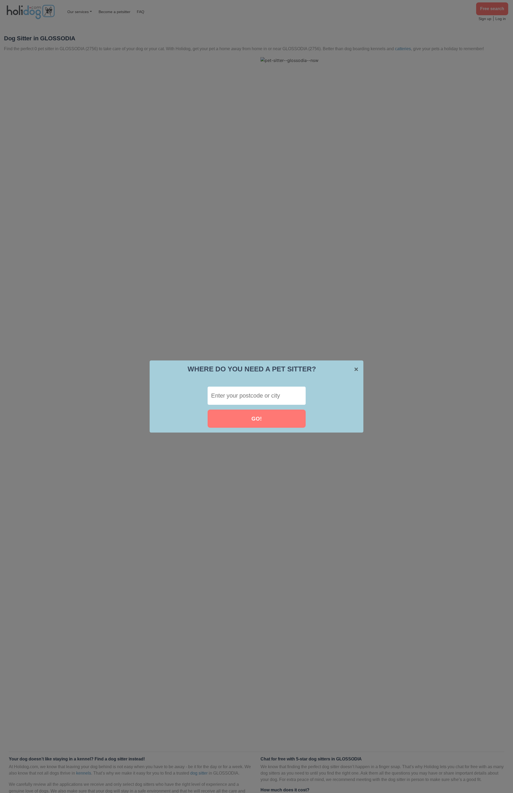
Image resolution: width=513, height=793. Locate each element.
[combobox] (257, 396)
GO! (256, 419)
